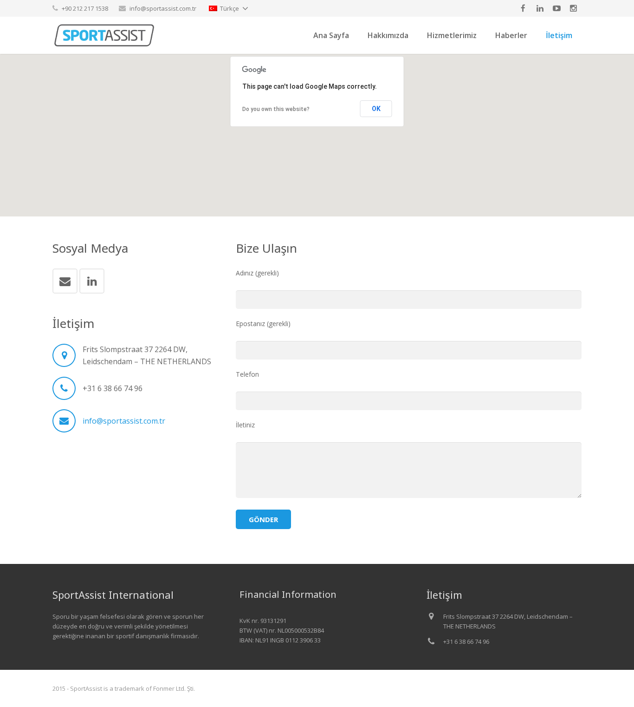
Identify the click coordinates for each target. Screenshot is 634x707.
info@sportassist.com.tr (162, 8)
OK (376, 108)
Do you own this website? (276, 109)
